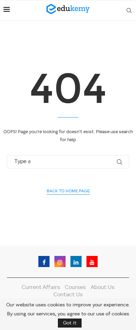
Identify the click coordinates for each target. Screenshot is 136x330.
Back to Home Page (68, 191)
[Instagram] (60, 261)
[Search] (129, 10)
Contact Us (68, 295)
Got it (69, 323)
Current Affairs (41, 287)
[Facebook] (44, 261)
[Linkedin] (76, 261)
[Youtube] (92, 261)
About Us (102, 287)
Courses (75, 287)
